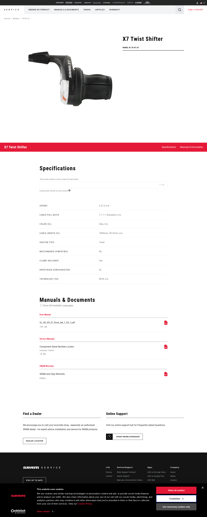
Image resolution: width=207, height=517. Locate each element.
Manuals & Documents (66, 10)
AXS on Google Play (155, 476)
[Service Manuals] (165, 348)
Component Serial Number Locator (57, 350)
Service (12, 10)
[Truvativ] (78, 2)
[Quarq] (97, 3)
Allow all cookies (176, 490)
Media (172, 476)
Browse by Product (39, 10)
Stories (109, 472)
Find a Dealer (195, 10)
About (172, 472)
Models (16, 19)
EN (203, 3)
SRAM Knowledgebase (128, 437)
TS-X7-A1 (26, 19)
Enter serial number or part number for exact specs (59, 179)
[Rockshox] (69, 3)
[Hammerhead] (119, 3)
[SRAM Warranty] (165, 375)
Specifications (169, 147)
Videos (87, 10)
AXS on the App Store (156, 472)
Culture (109, 476)
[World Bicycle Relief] (147, 3)
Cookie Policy (85, 503)
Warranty (114, 10)
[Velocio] (130, 3)
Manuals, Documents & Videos (130, 480)
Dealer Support (123, 476)
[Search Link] (179, 9)
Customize (174, 498)
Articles (100, 10)
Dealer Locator (34, 441)
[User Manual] (165, 324)
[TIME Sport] (107, 3)
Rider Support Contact (126, 472)
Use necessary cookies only (176, 507)
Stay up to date (34, 480)
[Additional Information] (161, 184)
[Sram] (60, 2)
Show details (43, 511)
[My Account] (197, 3)
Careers (173, 480)
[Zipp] (87, 3)
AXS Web (151, 480)
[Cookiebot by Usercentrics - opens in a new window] (18, 511)
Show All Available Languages (58, 305)
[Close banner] (203, 488)
